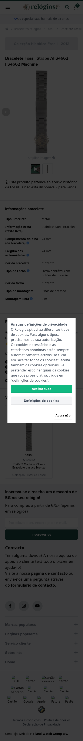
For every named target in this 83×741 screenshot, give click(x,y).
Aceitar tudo (42, 388)
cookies (22, 334)
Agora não (63, 415)
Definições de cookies (41, 400)
